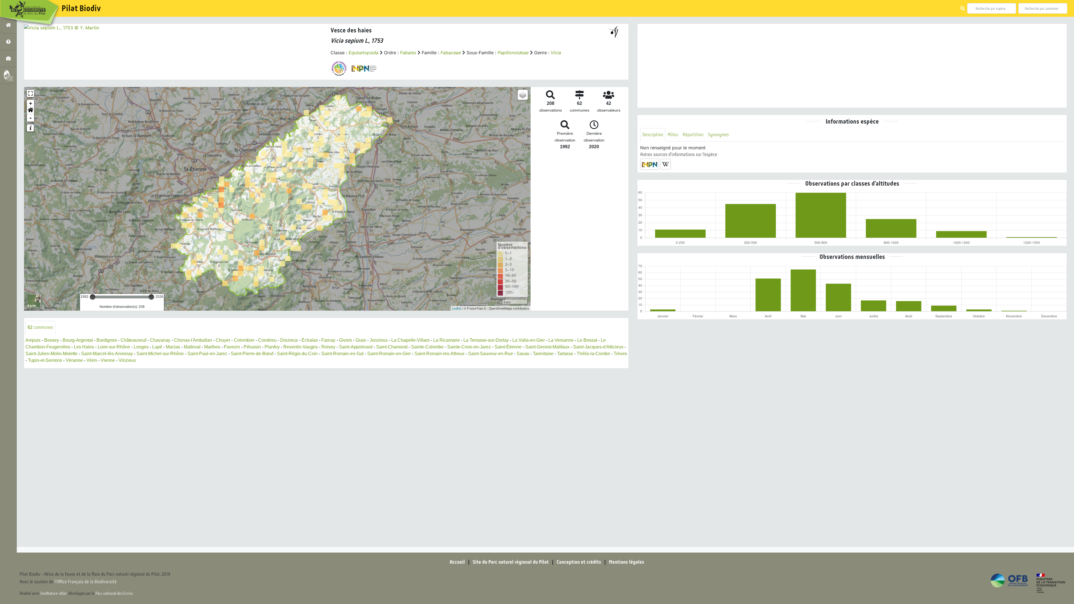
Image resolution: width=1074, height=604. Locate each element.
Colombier (244, 340)
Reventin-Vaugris (300, 347)
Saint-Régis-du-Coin (297, 353)
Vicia (556, 52)
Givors (345, 340)
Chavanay (160, 340)
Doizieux (289, 340)
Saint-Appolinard (356, 347)
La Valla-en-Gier (528, 340)
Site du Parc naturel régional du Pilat (511, 562)
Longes (141, 347)
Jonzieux (379, 340)
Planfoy (272, 347)
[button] (30, 110)
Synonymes (718, 134)
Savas (523, 353)
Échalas (310, 340)
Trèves (620, 353)
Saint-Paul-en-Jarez (207, 353)
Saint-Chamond (392, 347)
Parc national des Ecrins (114, 593)
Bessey (51, 340)
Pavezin (232, 347)
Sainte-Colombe (427, 347)
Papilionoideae (513, 52)
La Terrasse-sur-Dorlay (486, 340)
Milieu (673, 134)
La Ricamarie (446, 340)
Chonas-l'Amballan (193, 340)
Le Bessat (587, 340)
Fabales (408, 52)
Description (652, 134)
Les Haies (84, 347)
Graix (360, 340)
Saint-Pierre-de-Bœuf (252, 353)
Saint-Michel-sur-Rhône (160, 353)
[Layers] (523, 95)
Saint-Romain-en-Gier (389, 353)
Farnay (328, 340)
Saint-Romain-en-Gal (342, 353)
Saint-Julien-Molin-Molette (51, 353)
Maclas (173, 347)
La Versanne (561, 340)
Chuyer (223, 340)
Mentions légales (626, 562)
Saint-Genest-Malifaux (547, 347)
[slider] (92, 297)
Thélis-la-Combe (593, 353)
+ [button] (30, 103)
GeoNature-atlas (53, 593)
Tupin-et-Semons (45, 360)
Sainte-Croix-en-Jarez (469, 347)
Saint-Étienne (508, 347)
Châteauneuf (133, 340)
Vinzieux (127, 360)
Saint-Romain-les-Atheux (439, 353)
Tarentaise (543, 353)
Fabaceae (451, 52)
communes (40, 327)
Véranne (74, 360)
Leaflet (456, 308)
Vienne (108, 360)
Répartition (693, 134)
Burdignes (106, 340)
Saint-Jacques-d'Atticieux (598, 347)
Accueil (457, 562)
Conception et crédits (579, 562)
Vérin (91, 360)
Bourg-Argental (78, 340)
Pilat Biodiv (81, 8)
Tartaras (565, 353)
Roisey (328, 347)
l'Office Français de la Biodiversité (86, 581)
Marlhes (212, 347)
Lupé (157, 347)
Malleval (192, 347)
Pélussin (252, 347)
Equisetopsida (363, 52)
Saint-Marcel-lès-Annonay (107, 353)
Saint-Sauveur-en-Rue (490, 353)
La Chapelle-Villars (410, 340)
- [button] (30, 118)
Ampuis (33, 340)
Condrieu (267, 340)
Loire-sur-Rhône (114, 347)
